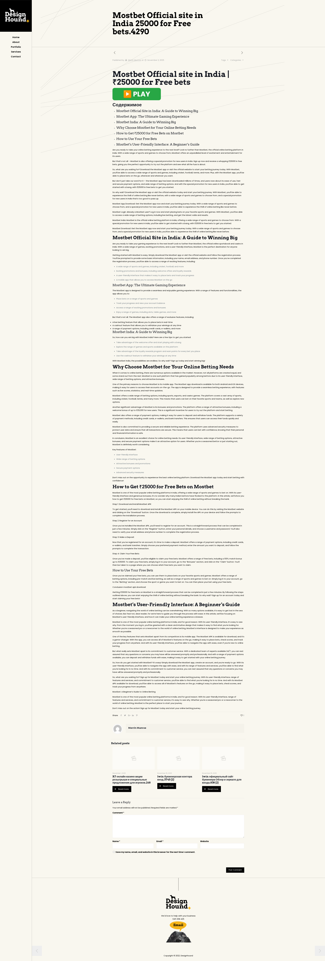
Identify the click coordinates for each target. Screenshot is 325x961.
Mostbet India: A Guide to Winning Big (146, 122)
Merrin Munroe (134, 60)
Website (204, 841)
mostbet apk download (134, 587)
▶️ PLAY (136, 94)
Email (159, 841)
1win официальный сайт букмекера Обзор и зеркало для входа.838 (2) (221, 779)
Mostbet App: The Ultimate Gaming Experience (152, 116)
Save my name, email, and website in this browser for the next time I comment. (155, 852)
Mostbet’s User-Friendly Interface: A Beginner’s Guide (157, 144)
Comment (118, 812)
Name (116, 841)
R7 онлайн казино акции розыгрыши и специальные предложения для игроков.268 (131, 779)
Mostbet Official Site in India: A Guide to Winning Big (157, 111)
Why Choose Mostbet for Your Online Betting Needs (156, 128)
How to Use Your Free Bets (136, 139)
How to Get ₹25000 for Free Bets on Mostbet (150, 133)
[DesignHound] (16, 16)
